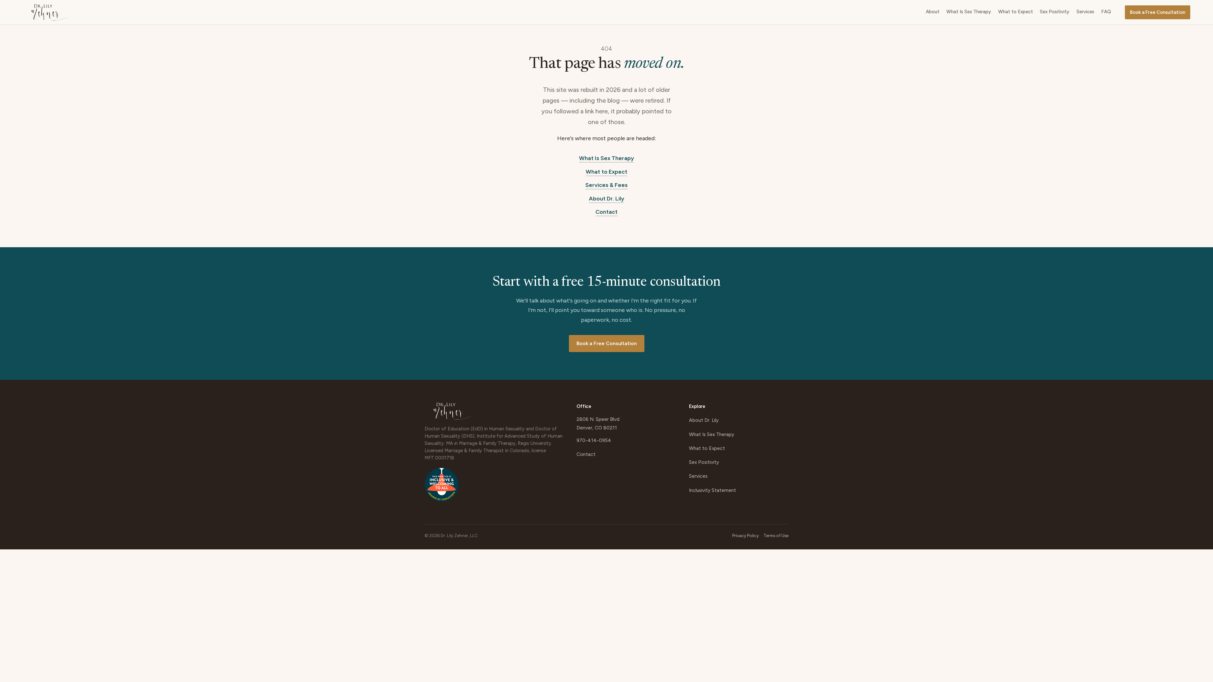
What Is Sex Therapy (968, 12)
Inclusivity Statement (712, 490)
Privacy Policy (745, 535)
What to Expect (1015, 12)
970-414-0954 (593, 440)
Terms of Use (775, 535)
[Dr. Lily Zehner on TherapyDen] (442, 487)
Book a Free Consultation (1157, 12)
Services (1085, 12)
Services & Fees (606, 185)
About (932, 12)
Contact (606, 211)
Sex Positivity (1054, 12)
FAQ (1106, 12)
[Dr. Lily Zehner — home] (49, 12)
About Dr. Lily (606, 198)
